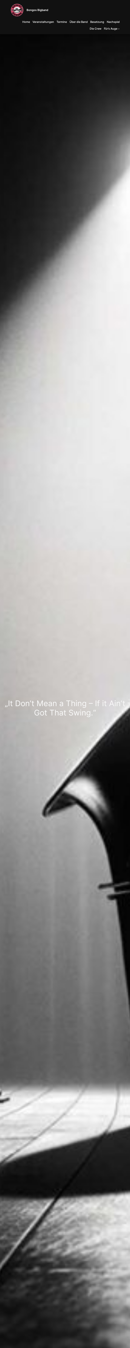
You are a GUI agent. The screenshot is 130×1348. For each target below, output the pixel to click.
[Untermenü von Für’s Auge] (119, 28)
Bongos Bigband (37, 10)
